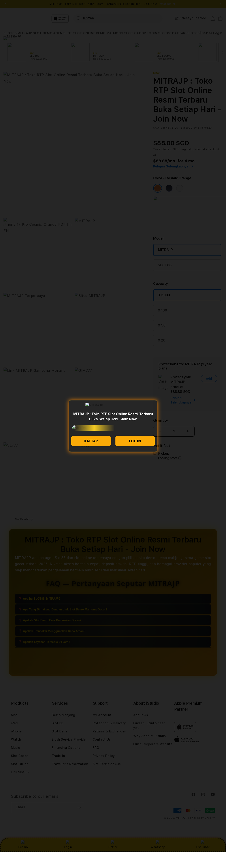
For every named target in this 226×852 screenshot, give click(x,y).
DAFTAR (91, 441)
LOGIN (135, 441)
